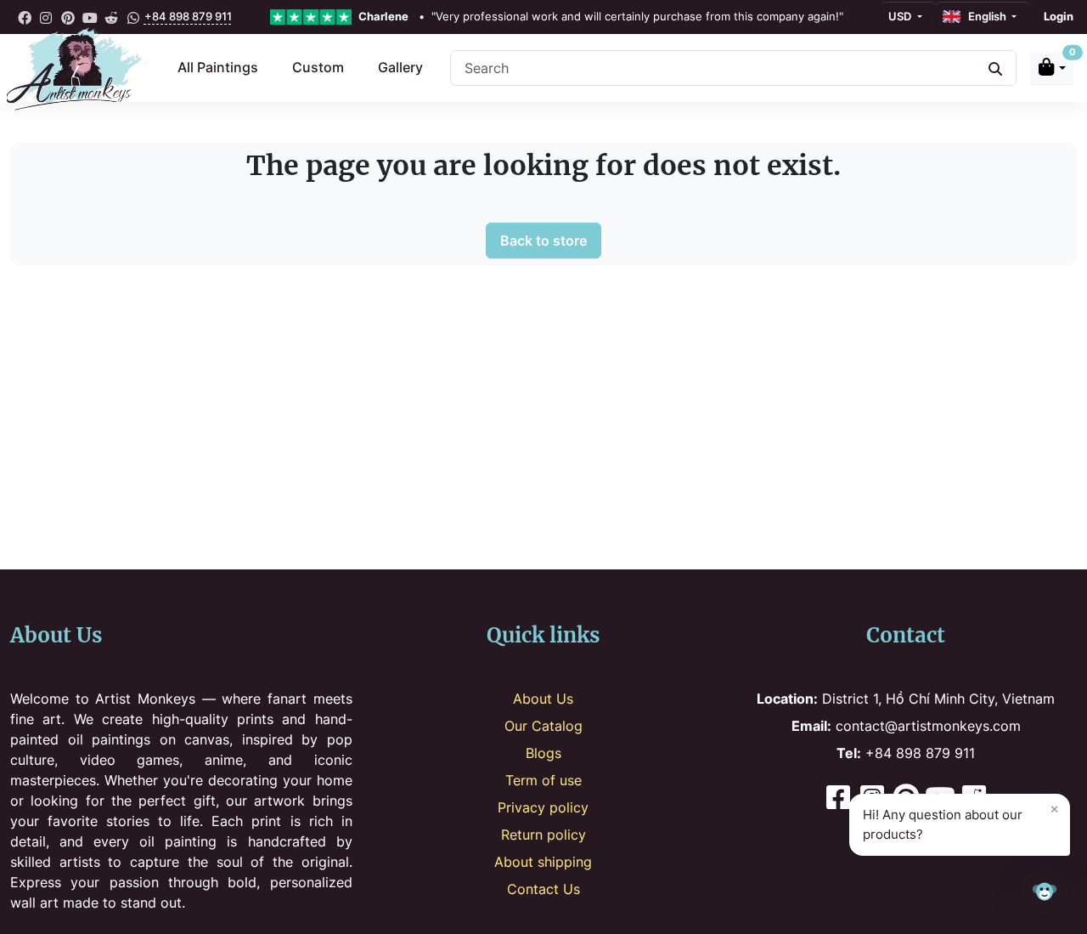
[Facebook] (838, 799)
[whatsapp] (133, 17)
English (984, 16)
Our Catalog (543, 725)
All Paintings (217, 67)
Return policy (543, 834)
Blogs (543, 752)
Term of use (543, 780)
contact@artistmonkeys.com (906, 725)
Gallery (400, 67)
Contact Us (543, 888)
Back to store (543, 240)
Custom (318, 67)
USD (901, 16)
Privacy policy (543, 807)
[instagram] (47, 17)
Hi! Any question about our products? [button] (961, 821)
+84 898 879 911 (188, 16)
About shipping (543, 861)
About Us (543, 698)
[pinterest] (68, 17)
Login (1058, 16)
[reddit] (111, 17)
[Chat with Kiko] (1044, 891)
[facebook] (25, 17)
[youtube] (90, 17)
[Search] (995, 68)
